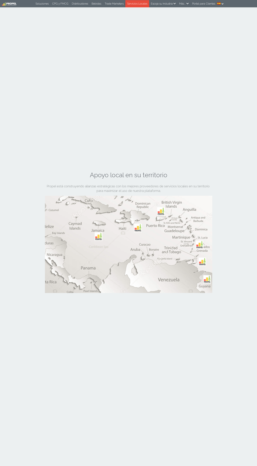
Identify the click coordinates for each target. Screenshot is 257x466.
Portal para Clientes (203, 3)
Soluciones (42, 3)
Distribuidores (80, 3)
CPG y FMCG (60, 3)
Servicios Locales (137, 3)
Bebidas (96, 3)
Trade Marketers (114, 3)
